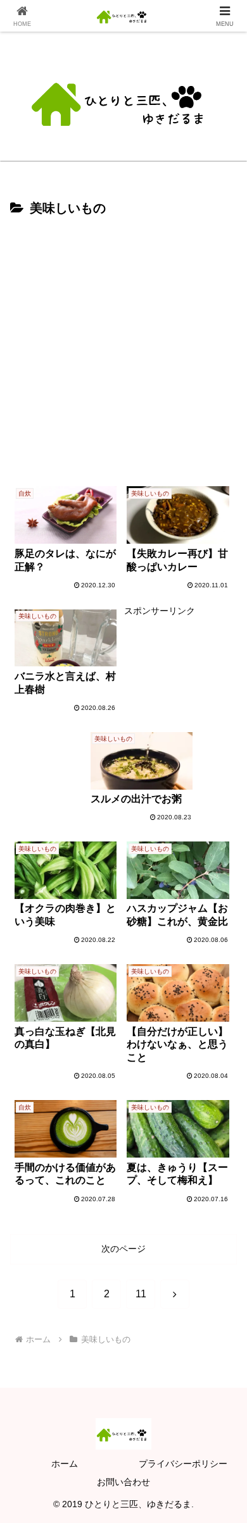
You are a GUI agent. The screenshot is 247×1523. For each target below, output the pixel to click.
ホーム (64, 1464)
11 (141, 1293)
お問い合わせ (123, 1482)
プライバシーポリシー (183, 1464)
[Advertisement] (123, 349)
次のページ (123, 1249)
